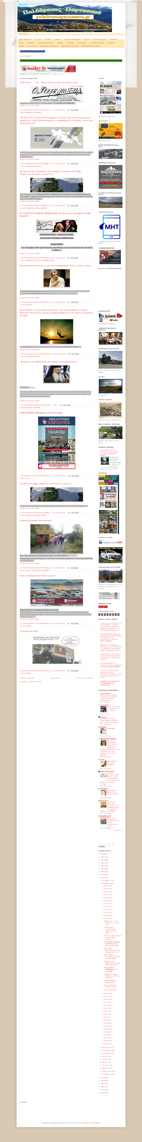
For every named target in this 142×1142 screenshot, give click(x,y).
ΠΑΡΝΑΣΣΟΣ (70, 43)
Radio (111, 483)
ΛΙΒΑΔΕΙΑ (60, 43)
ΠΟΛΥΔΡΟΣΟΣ (81, 43)
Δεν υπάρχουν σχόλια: (58, 110)
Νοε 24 (106, 904)
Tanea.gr (101, 481)
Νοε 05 (106, 1032)
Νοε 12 (106, 1011)
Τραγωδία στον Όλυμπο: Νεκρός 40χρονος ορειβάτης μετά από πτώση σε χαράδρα (109, 720)
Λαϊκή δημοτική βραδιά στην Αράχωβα (112, 763)
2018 (102, 878)
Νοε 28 (106, 892)
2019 (102, 875)
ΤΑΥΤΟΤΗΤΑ (111, 43)
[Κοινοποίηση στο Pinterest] (77, 110)
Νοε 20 (106, 915)
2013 (102, 1090)
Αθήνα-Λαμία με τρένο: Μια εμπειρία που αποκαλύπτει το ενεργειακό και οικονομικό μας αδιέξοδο (110, 656)
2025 (102, 857)
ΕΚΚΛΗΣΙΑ (29, 408)
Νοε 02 (106, 1041)
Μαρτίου (106, 1068)
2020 (102, 872)
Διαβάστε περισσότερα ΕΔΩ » (30, 105)
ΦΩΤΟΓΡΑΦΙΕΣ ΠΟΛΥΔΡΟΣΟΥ (90, 46)
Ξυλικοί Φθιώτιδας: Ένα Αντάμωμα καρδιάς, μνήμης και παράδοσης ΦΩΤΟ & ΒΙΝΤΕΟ (109, 452)
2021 (102, 869)
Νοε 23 (106, 906)
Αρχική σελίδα (23, 34)
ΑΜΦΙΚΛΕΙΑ (58, 39)
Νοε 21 (106, 912)
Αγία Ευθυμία (105, 693)
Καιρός (116, 483)
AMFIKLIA (104, 789)
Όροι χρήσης (37, 39)
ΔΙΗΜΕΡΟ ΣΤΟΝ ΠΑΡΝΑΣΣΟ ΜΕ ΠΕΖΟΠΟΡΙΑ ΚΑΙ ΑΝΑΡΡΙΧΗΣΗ (110, 683)
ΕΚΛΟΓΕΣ (87, 39)
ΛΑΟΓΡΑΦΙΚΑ (30, 43)
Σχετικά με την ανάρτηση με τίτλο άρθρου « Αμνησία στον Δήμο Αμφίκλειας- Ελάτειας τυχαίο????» (50, 172)
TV (107, 483)
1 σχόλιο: (55, 405)
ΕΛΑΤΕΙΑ (37, 208)
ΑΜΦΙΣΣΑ (29, 112)
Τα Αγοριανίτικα (32, 46)
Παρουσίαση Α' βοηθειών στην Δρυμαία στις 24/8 (113, 792)
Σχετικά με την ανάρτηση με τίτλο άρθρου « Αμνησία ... (112, 937)
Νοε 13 (106, 1008)
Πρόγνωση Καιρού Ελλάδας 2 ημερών (38, 575)
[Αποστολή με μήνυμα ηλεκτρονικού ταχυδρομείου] (71, 110)
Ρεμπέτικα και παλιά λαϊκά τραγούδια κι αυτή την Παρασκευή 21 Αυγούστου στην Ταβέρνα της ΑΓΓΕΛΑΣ (109, 806)
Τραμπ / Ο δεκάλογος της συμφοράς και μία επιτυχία (113, 708)
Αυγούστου (106, 1053)
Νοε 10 (106, 1017)
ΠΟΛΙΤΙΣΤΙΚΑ (30, 356)
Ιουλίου (105, 1056)
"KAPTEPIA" (105, 705)
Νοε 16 (106, 999)
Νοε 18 (106, 993)
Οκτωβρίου (106, 1047)
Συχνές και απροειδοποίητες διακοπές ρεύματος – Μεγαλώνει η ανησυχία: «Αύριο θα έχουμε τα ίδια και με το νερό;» (111, 673)
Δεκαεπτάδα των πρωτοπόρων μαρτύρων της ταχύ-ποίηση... (112, 956)
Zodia (115, 481)
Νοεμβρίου (106, 883)
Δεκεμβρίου (107, 880)
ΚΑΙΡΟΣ (28, 626)
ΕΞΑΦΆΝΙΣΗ (111, 728)
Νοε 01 (106, 1044)
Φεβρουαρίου (107, 1071)
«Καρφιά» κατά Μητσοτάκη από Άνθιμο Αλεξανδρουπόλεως (48, 361)
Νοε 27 (106, 895)
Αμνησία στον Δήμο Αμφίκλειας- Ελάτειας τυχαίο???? (45, 483)
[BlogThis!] (73, 110)
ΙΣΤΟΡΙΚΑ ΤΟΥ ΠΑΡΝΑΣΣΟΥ (105, 816)
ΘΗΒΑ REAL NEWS (107, 771)
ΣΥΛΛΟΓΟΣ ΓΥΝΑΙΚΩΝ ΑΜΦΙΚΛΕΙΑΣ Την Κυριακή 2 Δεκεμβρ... (112, 943)
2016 (102, 1081)
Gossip (111, 481)
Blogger (97, 1123)
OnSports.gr (107, 478)
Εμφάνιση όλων (118, 830)
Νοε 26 (106, 898)
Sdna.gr (114, 478)
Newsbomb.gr (114, 476)
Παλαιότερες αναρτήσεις (84, 678)
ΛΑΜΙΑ (21, 43)
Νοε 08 (106, 1023)
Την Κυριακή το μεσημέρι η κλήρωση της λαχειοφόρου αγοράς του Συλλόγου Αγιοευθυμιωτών (108, 697)
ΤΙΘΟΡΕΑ (22, 46)
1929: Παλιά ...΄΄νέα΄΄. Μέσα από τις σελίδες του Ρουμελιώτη (49, 82)
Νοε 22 (106, 909)
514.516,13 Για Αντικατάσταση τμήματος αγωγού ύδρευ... (110, 930)
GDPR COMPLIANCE (25, 39)
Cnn (108, 476)
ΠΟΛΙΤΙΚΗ (37, 166)
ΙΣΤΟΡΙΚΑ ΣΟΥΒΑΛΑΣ (100, 39)
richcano (86, 1123)
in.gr (106, 481)
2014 (102, 1087)
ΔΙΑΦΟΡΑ (29, 305)
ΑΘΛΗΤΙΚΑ (47, 39)
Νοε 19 (106, 918)
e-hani (102, 759)
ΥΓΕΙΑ (28, 478)
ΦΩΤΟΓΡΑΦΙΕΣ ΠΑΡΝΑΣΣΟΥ (70, 46)
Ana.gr (101, 478)
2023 (102, 863)
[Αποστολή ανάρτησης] (68, 110)
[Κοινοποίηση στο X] (74, 110)
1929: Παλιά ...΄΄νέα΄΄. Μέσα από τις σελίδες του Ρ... (112, 922)
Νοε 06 (106, 1029)
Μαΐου (105, 1062)
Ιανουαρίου (107, 1074)
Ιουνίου (105, 1059)
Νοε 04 (106, 1035)
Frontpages (102, 476)
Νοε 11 (106, 1014)
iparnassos (103, 717)
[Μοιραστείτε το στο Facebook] (76, 110)
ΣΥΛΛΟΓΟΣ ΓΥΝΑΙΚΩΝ (96, 43)
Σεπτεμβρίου (107, 1050)
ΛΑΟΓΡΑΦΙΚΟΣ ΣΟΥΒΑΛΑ (46, 43)
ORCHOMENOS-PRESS (108, 739)
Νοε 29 (106, 889)
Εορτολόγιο (102, 483)
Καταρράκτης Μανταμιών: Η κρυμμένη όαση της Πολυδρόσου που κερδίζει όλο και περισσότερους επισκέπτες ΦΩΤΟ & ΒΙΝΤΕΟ (111, 637)
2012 (102, 1092)
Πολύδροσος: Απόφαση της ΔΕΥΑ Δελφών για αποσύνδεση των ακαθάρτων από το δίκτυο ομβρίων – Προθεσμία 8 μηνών (110, 647)
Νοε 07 (106, 1026)
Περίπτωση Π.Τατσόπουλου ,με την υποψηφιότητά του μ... (112, 950)
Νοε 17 (106, 996)
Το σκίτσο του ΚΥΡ (29, 631)
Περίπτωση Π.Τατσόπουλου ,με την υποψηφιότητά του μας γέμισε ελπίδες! (55, 265)
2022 (102, 866)
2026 (102, 854)
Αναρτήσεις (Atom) (35, 681)
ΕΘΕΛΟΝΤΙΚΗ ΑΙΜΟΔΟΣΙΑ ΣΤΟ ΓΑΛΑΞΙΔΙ (41, 412)
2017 (102, 1078)
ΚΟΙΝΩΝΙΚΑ (113, 39)
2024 (102, 860)
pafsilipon (103, 727)
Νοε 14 (106, 1005)
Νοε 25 (106, 901)
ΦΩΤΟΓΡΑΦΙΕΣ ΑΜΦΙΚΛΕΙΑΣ (49, 46)
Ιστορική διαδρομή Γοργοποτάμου (36, 520)
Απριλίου (106, 1065)
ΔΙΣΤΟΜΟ (103, 800)
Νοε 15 (106, 1002)
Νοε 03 (106, 1038)
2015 (102, 1084)
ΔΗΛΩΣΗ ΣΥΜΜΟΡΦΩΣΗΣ (73, 39)
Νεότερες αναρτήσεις (27, 678)
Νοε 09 (106, 1020)
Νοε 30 (106, 886)
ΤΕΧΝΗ (52, 260)
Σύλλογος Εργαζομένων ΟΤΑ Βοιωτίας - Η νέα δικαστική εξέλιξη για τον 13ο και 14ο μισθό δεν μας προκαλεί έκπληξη (109, 778)
